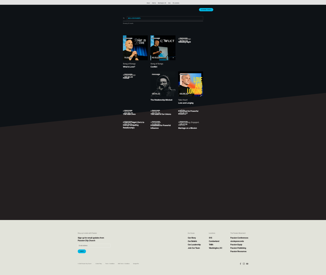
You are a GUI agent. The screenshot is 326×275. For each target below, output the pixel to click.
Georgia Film (136, 263)
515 (210, 237)
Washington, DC (162, 3)
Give (169, 3)
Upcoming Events (206, 9)
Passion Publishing (238, 248)
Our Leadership (194, 244)
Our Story (192, 237)
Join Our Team (194, 248)
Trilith (211, 244)
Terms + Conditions (110, 263)
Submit (82, 251)
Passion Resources (238, 251)
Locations (176, 3)
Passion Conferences (239, 237)
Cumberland (214, 241)
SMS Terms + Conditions (124, 263)
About (148, 3)
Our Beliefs (192, 241)
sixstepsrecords (237, 241)
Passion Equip (236, 244)
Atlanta (154, 3)
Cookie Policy (99, 263)
